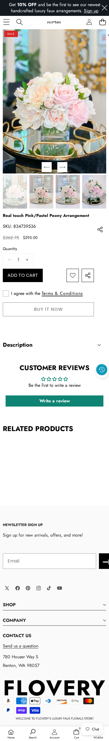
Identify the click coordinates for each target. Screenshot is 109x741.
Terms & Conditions (62, 293)
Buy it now (48, 309)
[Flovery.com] (54, 22)
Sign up (91, 11)
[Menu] (6, 22)
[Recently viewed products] (101, 369)
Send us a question (20, 646)
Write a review (54, 401)
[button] (102, 22)
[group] (15, 192)
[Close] (104, 8)
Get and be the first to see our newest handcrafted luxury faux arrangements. (54, 7)
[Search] (19, 22)
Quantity (10, 248)
